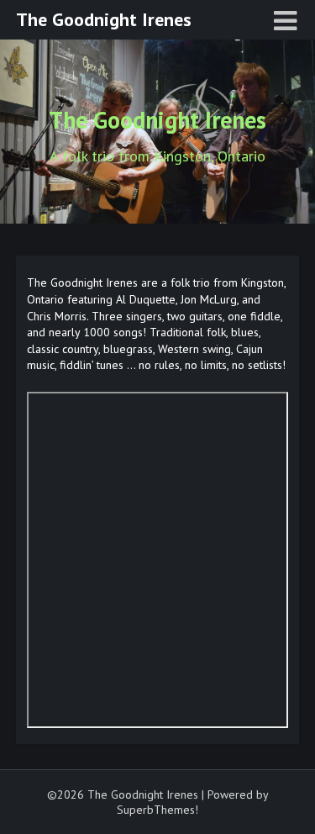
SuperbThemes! (157, 809)
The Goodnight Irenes (104, 19)
